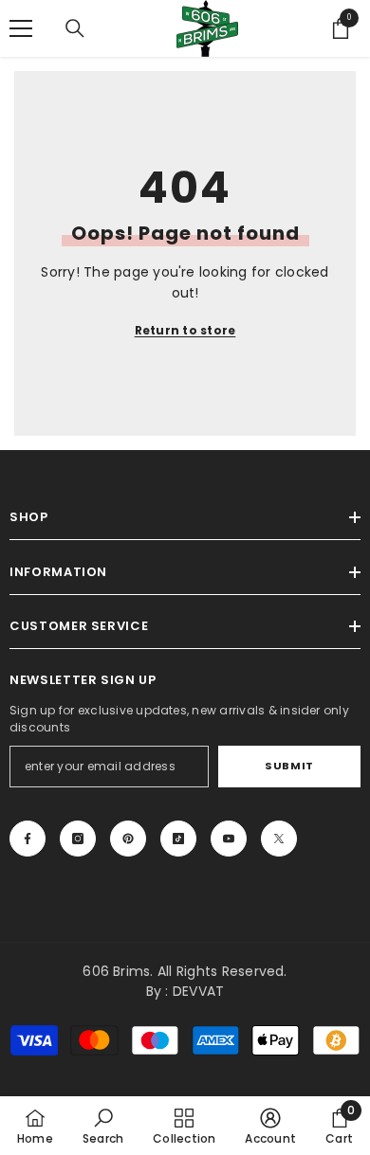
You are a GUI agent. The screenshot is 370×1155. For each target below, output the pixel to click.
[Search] (75, 28)
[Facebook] (27, 839)
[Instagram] (78, 839)
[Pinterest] (128, 839)
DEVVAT (198, 991)
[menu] (20, 28)
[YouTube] (229, 839)
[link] (103, 1125)
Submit (289, 765)
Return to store (185, 330)
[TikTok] (178, 839)
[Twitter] (279, 839)
